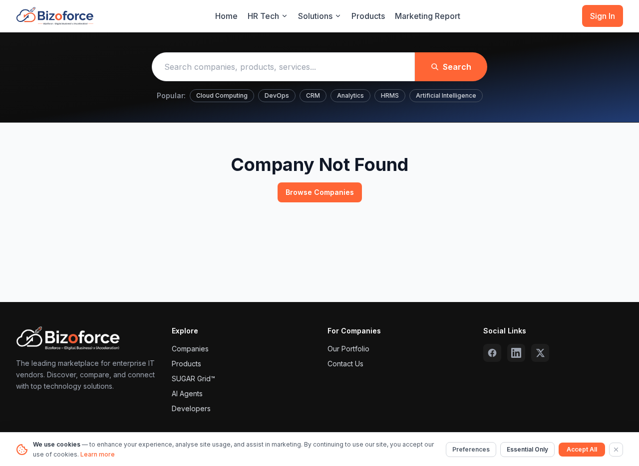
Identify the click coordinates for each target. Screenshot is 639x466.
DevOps (277, 95)
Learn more (97, 454)
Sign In (602, 16)
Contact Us (345, 363)
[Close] (616, 450)
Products (368, 16)
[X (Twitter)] (540, 353)
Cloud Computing (222, 95)
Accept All (582, 449)
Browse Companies (320, 192)
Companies (190, 348)
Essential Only (527, 449)
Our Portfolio (348, 348)
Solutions (315, 16)
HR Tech (263, 16)
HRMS (390, 95)
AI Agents (187, 393)
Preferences (471, 449)
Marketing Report (427, 16)
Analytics (350, 95)
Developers (191, 408)
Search (457, 67)
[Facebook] (492, 353)
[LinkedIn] (516, 353)
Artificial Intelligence (446, 95)
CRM (313, 95)
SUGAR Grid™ (193, 378)
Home (226, 16)
